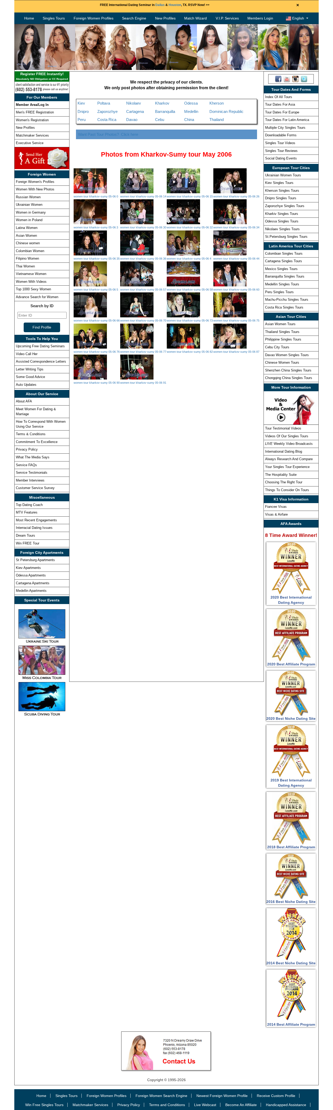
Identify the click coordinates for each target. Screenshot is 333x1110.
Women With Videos (31, 282)
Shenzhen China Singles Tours (288, 370)
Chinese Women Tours (282, 362)
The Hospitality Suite (281, 475)
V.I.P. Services (227, 18)
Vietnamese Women (31, 274)
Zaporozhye (107, 111)
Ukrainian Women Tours (283, 175)
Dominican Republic (226, 111)
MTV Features (26, 512)
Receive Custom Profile (276, 1096)
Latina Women (26, 228)
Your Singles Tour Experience (287, 467)
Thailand (216, 119)
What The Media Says (32, 457)
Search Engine (134, 18)
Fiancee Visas (276, 507)
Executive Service (29, 143)
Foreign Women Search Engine (161, 1096)
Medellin (191, 111)
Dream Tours (25, 535)
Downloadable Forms (281, 135)
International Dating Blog (283, 451)
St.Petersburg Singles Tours (286, 237)
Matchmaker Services (32, 135)
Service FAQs (26, 465)
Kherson (216, 103)
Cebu (159, 119)
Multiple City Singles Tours (285, 128)
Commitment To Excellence (36, 442)
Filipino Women (27, 258)
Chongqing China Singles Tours (288, 378)
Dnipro (83, 111)
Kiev (81, 103)
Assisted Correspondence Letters (41, 361)
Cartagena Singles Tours (283, 261)
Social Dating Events (281, 158)
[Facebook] (278, 78)
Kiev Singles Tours (279, 183)
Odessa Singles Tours (281, 221)
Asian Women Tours (280, 324)
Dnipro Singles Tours (280, 198)
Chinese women (28, 243)
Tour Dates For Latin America (287, 120)
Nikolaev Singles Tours (282, 229)
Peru (82, 119)
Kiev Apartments (28, 568)
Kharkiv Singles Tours (281, 214)
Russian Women (28, 197)
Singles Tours (54, 18)
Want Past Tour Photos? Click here (108, 134)
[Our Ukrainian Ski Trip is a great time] (41, 626)
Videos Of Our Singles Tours (286, 436)
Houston (175, 5)
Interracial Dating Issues (34, 528)
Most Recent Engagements (36, 520)
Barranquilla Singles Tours (284, 276)
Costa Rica (106, 119)
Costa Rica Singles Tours (284, 307)
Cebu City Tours (277, 347)
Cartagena (135, 111)
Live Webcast (205, 1105)
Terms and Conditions (167, 1105)
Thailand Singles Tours (282, 332)
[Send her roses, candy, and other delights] (42, 158)
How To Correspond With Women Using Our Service (41, 424)
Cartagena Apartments (32, 583)
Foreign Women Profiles (93, 18)
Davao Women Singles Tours (287, 355)
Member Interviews (30, 480)
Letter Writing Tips (29, 369)
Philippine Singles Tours (283, 339)
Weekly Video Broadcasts (289, 444)
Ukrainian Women (29, 205)
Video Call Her (26, 354)
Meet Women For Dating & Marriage (36, 411)
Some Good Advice (30, 377)
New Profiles (165, 18)
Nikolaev (133, 103)
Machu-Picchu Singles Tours (286, 299)
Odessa (191, 103)
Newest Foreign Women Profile (222, 1096)
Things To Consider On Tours (287, 490)
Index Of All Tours (278, 97)
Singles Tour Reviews (281, 151)
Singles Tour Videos (280, 143)
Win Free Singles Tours (44, 1105)
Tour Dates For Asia (280, 104)
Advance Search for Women (37, 297)
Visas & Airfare (276, 514)
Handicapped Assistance (286, 1105)
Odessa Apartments (31, 575)
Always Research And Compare (289, 459)
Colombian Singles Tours (284, 253)
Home (29, 18)
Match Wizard (195, 18)
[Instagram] (295, 78)
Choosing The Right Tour (283, 482)
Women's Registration (32, 120)
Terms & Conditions (31, 434)
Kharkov (162, 103)
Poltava (103, 103)
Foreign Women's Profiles (35, 182)
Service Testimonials (31, 472)
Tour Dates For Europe (282, 112)
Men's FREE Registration (35, 112)
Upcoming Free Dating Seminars (40, 346)
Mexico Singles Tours (281, 269)
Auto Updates (26, 385)
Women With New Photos (35, 189)
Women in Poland (29, 220)
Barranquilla (165, 111)
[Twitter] (304, 78)
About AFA (24, 401)
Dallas (160, 5)
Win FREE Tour (27, 543)
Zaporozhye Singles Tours (284, 206)
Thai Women (25, 266)
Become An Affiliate (241, 1105)
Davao (131, 119)
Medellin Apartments (31, 591)
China (189, 119)
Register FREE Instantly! (42, 76)
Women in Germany (31, 212)
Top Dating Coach (29, 505)
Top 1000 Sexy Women (33, 289)
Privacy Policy (27, 449)
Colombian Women (30, 251)
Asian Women (26, 236)
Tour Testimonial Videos (283, 428)
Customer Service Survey (35, 488)
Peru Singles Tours (279, 292)
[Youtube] (287, 78)
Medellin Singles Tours (282, 284)
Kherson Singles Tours (282, 191)
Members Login (260, 18)
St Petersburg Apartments (35, 560)
